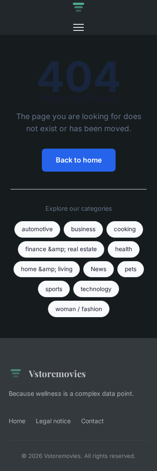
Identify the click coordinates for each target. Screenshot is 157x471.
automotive (37, 229)
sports (53, 288)
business (83, 229)
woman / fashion (78, 308)
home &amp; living (46, 268)
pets (131, 268)
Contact (92, 421)
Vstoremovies (57, 373)
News (98, 268)
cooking (125, 229)
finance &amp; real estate (61, 248)
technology (96, 288)
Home (17, 421)
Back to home (79, 160)
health (123, 248)
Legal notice (53, 421)
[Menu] (78, 27)
